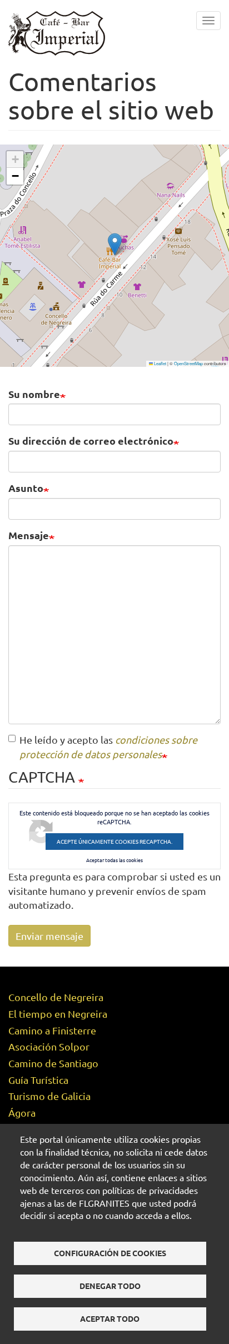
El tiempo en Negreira (57, 1013)
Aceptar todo (110, 1318)
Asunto (25, 487)
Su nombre (34, 393)
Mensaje (28, 535)
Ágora (22, 1112)
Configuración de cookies (110, 1253)
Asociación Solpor (48, 1046)
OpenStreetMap (188, 363)
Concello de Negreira (55, 997)
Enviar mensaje (49, 936)
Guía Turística (38, 1080)
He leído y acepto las (108, 747)
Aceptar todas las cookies (114, 860)
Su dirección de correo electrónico (90, 440)
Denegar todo (110, 1286)
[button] (115, 244)
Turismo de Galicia (49, 1096)
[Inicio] (56, 32)
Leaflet (159, 363)
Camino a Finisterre (52, 1030)
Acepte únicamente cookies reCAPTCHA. (114, 841)
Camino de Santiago (53, 1063)
